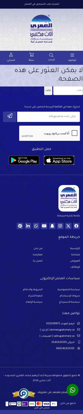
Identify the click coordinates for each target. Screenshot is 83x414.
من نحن (38, 248)
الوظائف (75, 267)
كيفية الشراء (35, 296)
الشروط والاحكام (33, 289)
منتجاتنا (75, 254)
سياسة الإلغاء (34, 302)
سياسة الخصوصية (69, 289)
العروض (75, 261)
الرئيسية (75, 248)
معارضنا (38, 254)
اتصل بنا (38, 261)
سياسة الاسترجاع (69, 302)
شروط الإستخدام (70, 296)
